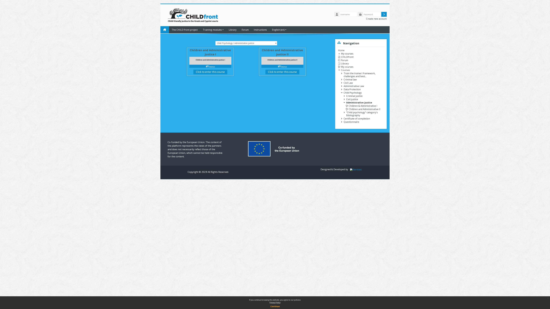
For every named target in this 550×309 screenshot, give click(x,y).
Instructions (260, 29)
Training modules (212, 29)
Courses (345, 70)
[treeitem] (361, 86)
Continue (275, 306)
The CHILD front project (185, 29)
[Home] (193, 14)
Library (232, 29)
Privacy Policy (275, 302)
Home (341, 50)
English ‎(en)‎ (278, 29)
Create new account (376, 18)
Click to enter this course (210, 72)
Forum (245, 29)
